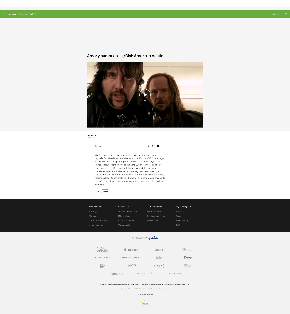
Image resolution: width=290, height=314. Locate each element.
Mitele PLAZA (123, 216)
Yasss (178, 216)
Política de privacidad (132, 284)
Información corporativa (116, 284)
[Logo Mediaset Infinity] (102, 250)
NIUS (178, 225)
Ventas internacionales (128, 211)
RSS (189, 284)
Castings (93, 211)
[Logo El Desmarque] (102, 257)
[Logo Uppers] (131, 265)
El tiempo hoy (182, 220)
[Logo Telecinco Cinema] (159, 266)
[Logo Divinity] (187, 250)
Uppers (179, 211)
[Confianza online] (145, 305)
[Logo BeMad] (102, 265)
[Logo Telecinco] (131, 250)
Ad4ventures (152, 220)
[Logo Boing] (159, 257)
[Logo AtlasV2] (116, 274)
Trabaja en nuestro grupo (99, 220)
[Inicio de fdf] (4, 14)
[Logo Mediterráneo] (173, 273)
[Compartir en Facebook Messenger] (158, 146)
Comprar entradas (126, 220)
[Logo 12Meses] (187, 265)
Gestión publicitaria (179, 284)
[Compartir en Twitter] (153, 146)
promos (12, 14)
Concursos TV (124, 225)
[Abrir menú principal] (286, 14)
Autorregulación (96, 225)
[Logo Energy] (188, 257)
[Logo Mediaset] (145, 239)
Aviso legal (103, 284)
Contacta (93, 216)
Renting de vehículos (156, 216)
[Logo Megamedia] (146, 294)
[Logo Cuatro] (159, 250)
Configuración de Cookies (149, 284)
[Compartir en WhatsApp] (148, 146)
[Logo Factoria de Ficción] (130, 257)
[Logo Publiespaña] (145, 273)
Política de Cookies (165, 284)
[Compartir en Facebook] (163, 146)
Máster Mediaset (154, 211)
